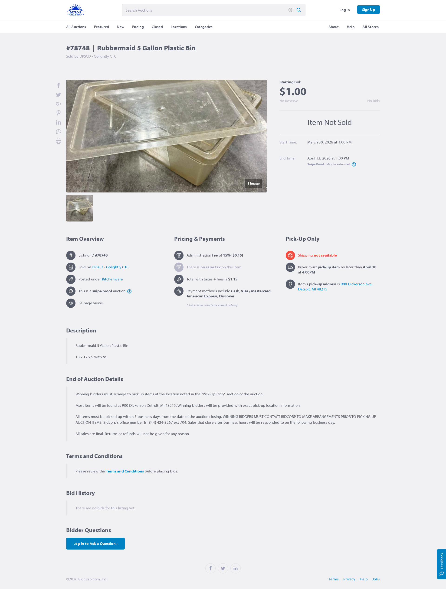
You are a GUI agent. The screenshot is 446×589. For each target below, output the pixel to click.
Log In (345, 9)
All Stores (370, 26)
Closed (157, 26)
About (333, 26)
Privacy (349, 578)
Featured (101, 26)
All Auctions (76, 26)
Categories (204, 26)
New (120, 26)
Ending (138, 26)
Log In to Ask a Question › (95, 543)
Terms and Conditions (125, 471)
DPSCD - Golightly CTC (110, 266)
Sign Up (368, 9)
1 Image (253, 183)
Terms (334, 578)
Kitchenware (112, 279)
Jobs (376, 578)
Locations (179, 26)
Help (350, 26)
